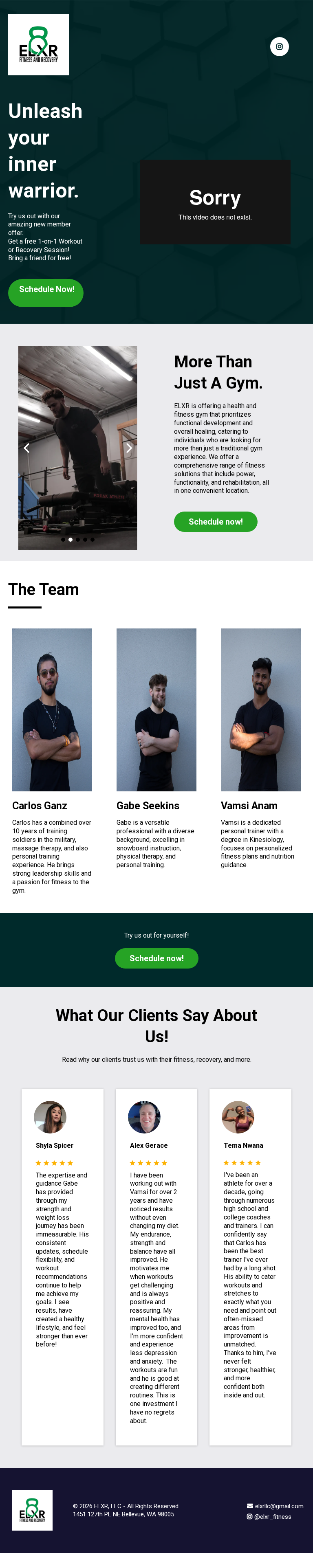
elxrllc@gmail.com (279, 1506)
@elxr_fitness (272, 1516)
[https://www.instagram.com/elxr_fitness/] (279, 46)
